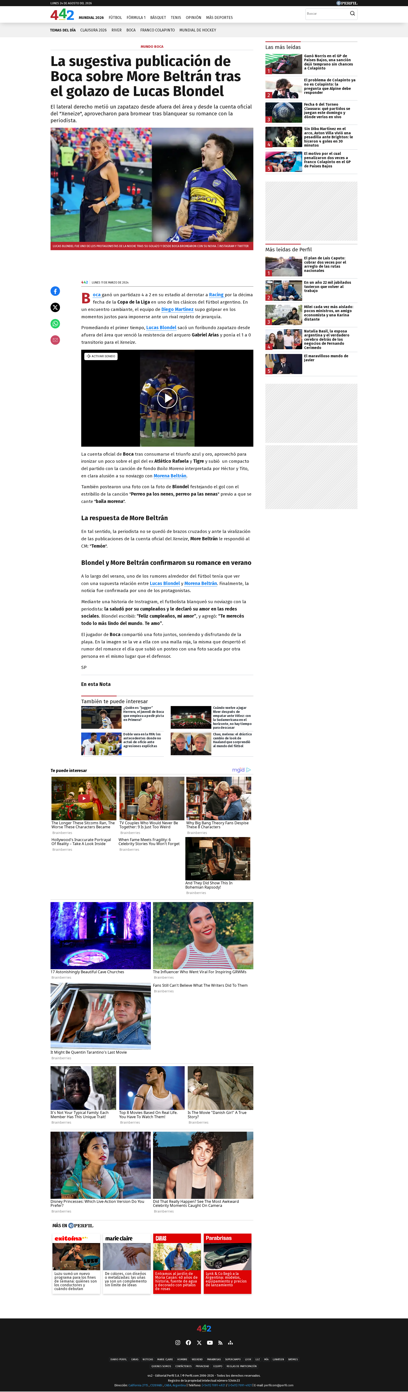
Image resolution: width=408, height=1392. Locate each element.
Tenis (176, 17)
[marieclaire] (127, 1239)
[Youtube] (210, 1343)
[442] (204, 1328)
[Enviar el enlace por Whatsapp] (55, 323)
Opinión (193, 17)
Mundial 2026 (91, 17)
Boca (131, 30)
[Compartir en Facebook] (55, 291)
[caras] (177, 1239)
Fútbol (115, 17)
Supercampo (233, 1359)
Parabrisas (214, 1359)
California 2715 (138, 1385)
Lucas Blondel (161, 327)
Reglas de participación (242, 1366)
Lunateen (278, 1359)
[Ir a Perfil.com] (346, 4)
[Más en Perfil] (80, 1226)
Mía (266, 1359)
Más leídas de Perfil (288, 249)
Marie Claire (165, 1359)
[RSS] (220, 1343)
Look (248, 1359)
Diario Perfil (118, 1359)
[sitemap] (230, 1343)
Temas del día (63, 30)
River (116, 30)
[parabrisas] (227, 1239)
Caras (134, 1359)
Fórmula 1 (136, 17)
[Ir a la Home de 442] (62, 18)
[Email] (55, 340)
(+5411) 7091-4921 (213, 1385)
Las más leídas (283, 47)
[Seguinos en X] (199, 1343)
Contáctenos (183, 1366)
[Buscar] (352, 13)
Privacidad (202, 1366)
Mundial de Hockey (197, 30)
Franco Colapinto (157, 30)
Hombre (182, 1359)
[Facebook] (188, 1343)
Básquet (158, 17)
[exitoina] (76, 1239)
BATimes (293, 1359)
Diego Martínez (178, 309)
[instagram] (177, 1343)
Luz (257, 1359)
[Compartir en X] (55, 307)
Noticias (148, 1359)
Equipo (217, 1366)
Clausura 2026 (93, 30)
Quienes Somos (161, 1366)
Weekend (197, 1359)
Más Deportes (219, 17)
